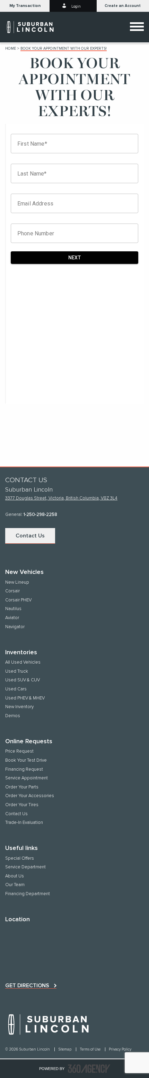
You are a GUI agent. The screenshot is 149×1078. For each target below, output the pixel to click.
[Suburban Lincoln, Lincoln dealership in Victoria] (38, 27)
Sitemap (65, 1049)
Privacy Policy (120, 1049)
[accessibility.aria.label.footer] (89, 1068)
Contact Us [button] (30, 535)
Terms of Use (91, 1049)
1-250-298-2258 (40, 514)
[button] (25, 6)
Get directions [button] (27, 985)
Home (10, 48)
